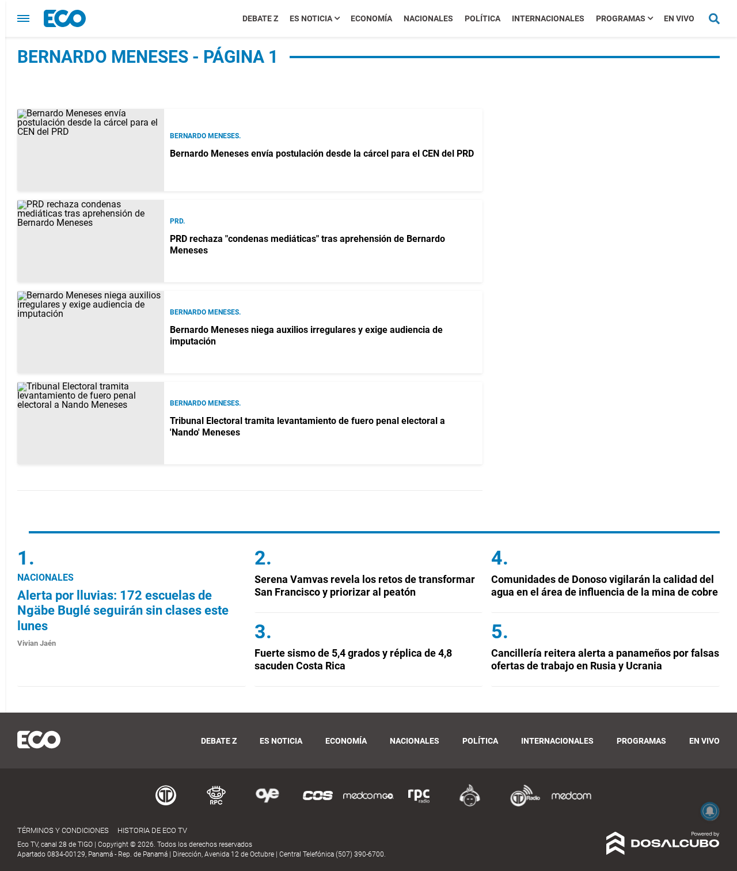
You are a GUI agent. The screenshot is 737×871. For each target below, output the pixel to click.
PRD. (177, 221)
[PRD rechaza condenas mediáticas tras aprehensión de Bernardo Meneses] (90, 241)
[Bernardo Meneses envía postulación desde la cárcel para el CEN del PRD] (90, 150)
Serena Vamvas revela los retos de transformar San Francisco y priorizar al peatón (364, 585)
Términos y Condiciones (63, 830)
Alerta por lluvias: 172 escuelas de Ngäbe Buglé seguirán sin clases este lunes (123, 610)
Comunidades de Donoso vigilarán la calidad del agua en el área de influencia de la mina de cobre (604, 585)
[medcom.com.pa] (571, 804)
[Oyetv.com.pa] (267, 804)
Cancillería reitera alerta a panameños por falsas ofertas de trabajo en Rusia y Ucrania (605, 659)
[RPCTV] (216, 804)
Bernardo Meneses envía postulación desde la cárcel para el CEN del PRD (322, 153)
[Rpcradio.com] (419, 804)
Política (482, 18)
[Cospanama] (317, 804)
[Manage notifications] (710, 811)
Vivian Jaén (36, 643)
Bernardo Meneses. (205, 136)
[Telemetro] (165, 804)
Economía (371, 18)
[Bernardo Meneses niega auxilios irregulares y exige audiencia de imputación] (90, 332)
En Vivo (679, 18)
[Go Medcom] (368, 804)
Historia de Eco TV (152, 830)
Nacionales (428, 18)
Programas (620, 18)
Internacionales (548, 18)
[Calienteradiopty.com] (470, 804)
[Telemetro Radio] (520, 804)
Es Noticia (311, 18)
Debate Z (260, 18)
